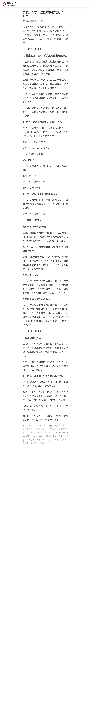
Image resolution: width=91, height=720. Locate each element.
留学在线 (26, 21)
